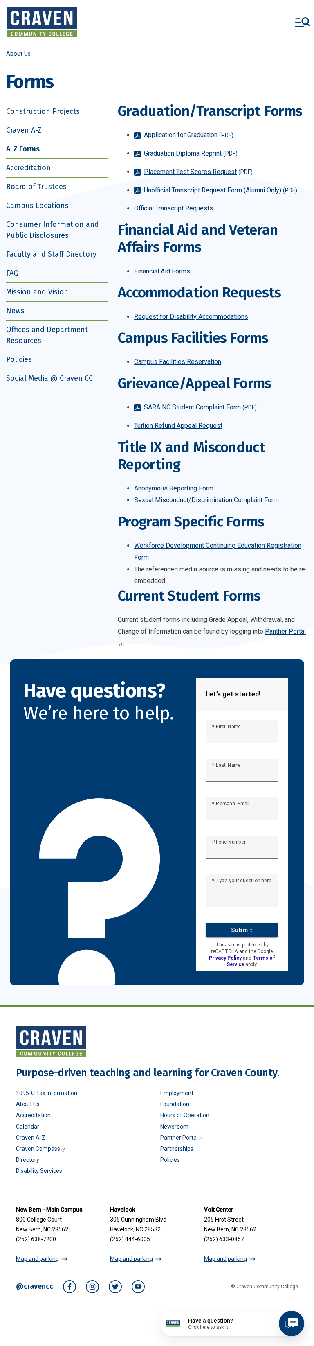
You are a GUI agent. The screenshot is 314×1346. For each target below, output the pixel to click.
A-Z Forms (23, 149)
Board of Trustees (36, 186)
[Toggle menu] (302, 22)
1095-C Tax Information (46, 1093)
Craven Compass (38, 1148)
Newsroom (174, 1126)
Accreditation (28, 167)
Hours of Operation (184, 1115)
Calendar (27, 1126)
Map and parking (37, 1259)
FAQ (12, 273)
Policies (19, 359)
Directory (27, 1159)
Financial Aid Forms (162, 271)
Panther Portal (179, 1137)
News (15, 310)
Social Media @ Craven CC (49, 378)
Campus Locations (37, 205)
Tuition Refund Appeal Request (178, 425)
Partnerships (176, 1148)
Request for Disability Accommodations (191, 317)
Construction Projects (43, 111)
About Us (18, 53)
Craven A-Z (23, 130)
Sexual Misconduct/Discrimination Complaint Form (206, 500)
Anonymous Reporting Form (173, 488)
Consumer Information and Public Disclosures (52, 230)
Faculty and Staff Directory (51, 254)
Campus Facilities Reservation (177, 362)
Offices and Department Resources (47, 335)
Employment (176, 1093)
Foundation (174, 1104)
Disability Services (39, 1171)
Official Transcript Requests (173, 208)
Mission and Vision (37, 291)
